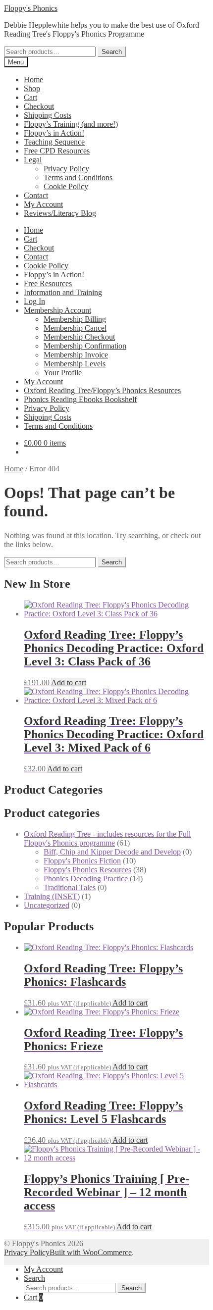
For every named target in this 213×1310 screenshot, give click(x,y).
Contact (36, 195)
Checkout (39, 106)
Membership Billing (75, 319)
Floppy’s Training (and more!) (71, 124)
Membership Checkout (79, 337)
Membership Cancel (75, 328)
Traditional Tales (70, 887)
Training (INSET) (52, 896)
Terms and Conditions (78, 177)
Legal (33, 159)
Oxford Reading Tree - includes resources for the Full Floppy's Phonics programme (107, 838)
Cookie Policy (66, 186)
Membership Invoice (76, 355)
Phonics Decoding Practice (86, 878)
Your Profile (63, 372)
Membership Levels (75, 363)
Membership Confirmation (85, 346)
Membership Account (57, 310)
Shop (32, 88)
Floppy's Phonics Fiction (82, 861)
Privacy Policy (66, 168)
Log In (34, 301)
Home (33, 79)
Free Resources (48, 283)
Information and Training (63, 292)
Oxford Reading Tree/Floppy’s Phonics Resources (102, 390)
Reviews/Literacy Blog (60, 213)
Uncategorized (46, 905)
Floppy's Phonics (30, 8)
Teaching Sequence (54, 142)
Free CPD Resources (57, 151)
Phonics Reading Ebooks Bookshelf (80, 399)
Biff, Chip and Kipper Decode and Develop (112, 852)
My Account (43, 204)
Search (112, 51)
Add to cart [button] (68, 682)
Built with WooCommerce (91, 1252)
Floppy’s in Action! (54, 133)
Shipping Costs (47, 115)
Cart (30, 97)
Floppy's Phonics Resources (87, 869)
